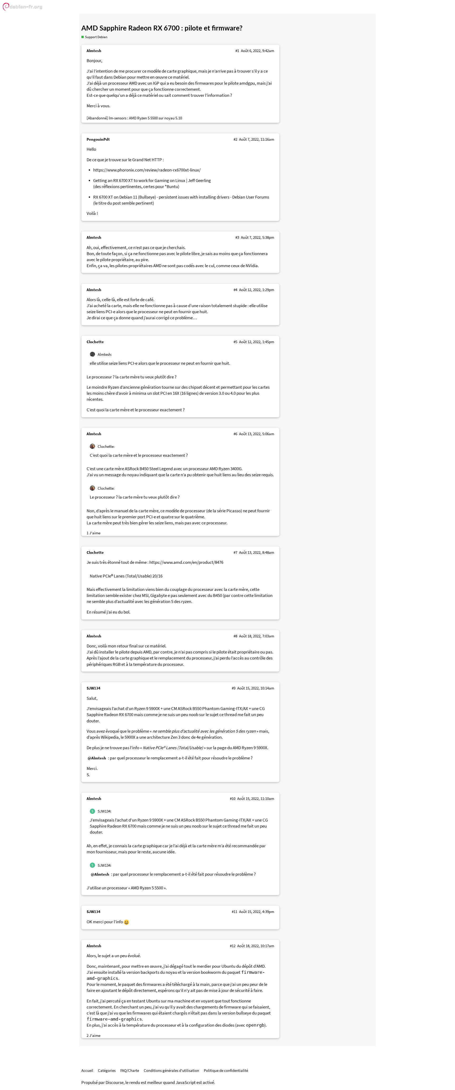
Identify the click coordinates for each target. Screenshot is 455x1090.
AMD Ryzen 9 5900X (250, 748)
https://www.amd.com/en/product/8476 (186, 562)
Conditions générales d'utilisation (171, 1070)
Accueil (87, 1070)
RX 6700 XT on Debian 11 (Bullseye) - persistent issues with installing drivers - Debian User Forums (181, 197)
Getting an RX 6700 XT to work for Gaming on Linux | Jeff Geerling (152, 180)
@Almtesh (97, 758)
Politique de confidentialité (226, 1070)
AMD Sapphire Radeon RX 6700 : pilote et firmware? (162, 28)
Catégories (107, 1070)
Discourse (114, 1082)
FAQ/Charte (129, 1070)
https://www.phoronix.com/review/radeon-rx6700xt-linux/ (147, 170)
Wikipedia (110, 737)
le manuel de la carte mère (134, 511)
